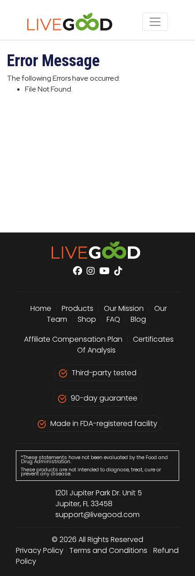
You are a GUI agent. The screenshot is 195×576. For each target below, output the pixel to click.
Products (77, 308)
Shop (87, 319)
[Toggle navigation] (155, 22)
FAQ (113, 319)
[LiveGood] (74, 21)
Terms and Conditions (108, 550)
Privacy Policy (39, 550)
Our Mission (124, 308)
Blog (138, 319)
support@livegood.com (97, 514)
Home (40, 308)
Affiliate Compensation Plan (73, 339)
